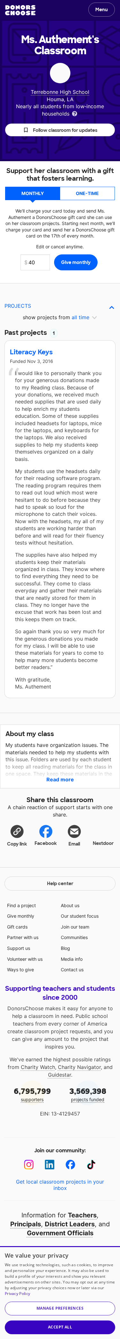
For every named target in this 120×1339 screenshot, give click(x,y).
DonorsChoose (20, 10)
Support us (18, 948)
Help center (60, 883)
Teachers (82, 1215)
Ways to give (20, 969)
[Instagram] (29, 1164)
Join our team (75, 926)
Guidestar (59, 1075)
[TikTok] (91, 1164)
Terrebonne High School (60, 92)
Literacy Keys (31, 352)
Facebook (46, 843)
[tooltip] (74, 113)
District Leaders (70, 1224)
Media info (72, 959)
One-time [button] (87, 193)
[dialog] (60, 1292)
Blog (65, 948)
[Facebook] (70, 1164)
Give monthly (20, 916)
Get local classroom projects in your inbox (60, 1184)
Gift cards (17, 926)
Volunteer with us (25, 959)
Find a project (21, 905)
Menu (101, 9)
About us (70, 905)
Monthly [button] (32, 193)
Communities (74, 937)
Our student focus (80, 916)
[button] (60, 130)
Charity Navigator (79, 1067)
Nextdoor (103, 843)
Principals (25, 1224)
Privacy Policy (17, 1293)
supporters (32, 1094)
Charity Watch (38, 1067)
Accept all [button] (60, 1327)
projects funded (87, 1094)
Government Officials (60, 1233)
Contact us (72, 969)
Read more (60, 779)
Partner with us (22, 937)
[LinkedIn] (50, 1164)
